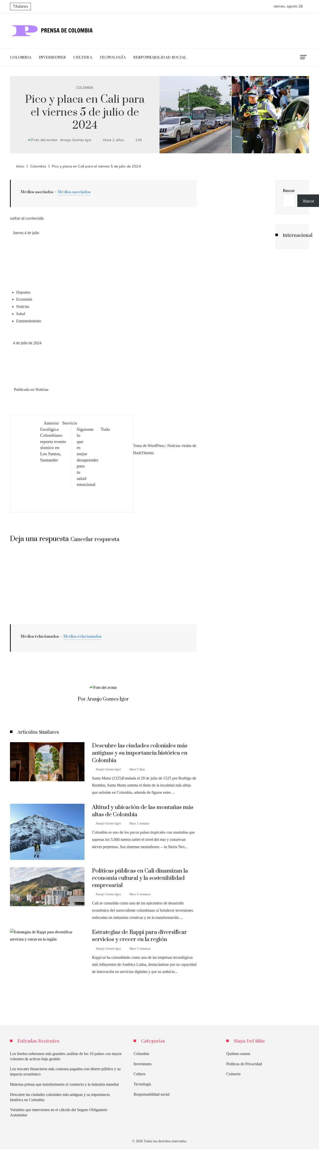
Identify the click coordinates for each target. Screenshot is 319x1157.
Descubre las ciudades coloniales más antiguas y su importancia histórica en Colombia (139, 753)
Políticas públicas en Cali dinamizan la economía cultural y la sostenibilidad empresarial (140, 878)
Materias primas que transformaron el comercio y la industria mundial (64, 1084)
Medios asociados (74, 191)
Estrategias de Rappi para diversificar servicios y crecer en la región (139, 936)
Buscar (289, 190)
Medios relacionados (82, 636)
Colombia (84, 87)
